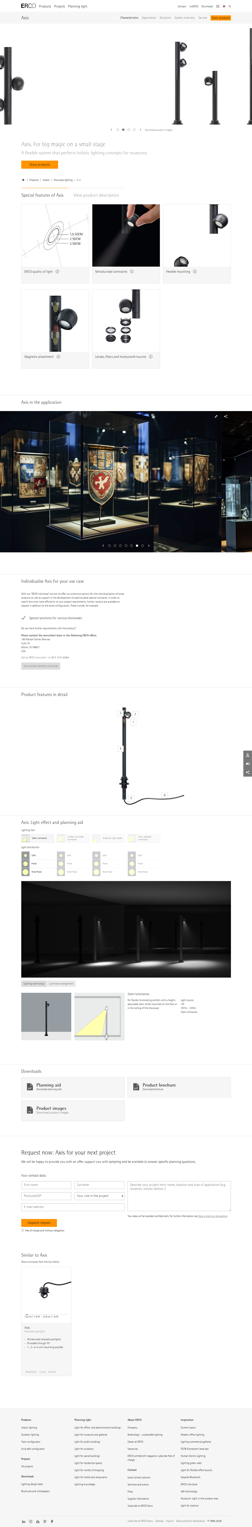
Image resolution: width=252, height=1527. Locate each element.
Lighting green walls (191, 1463)
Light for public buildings (87, 1441)
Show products (221, 18)
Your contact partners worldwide (41, 666)
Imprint (170, 1521)
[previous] (112, 129)
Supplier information (138, 1498)
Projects (59, 6)
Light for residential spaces (88, 1463)
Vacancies (133, 1449)
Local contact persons (139, 1477)
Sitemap (159, 1521)
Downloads (207, 6)
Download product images (158, 130)
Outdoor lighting (30, 1434)
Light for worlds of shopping (89, 1470)
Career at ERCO (135, 1441)
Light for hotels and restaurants (90, 1477)
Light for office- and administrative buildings (97, 1427)
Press (130, 1491)
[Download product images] (126, 74)
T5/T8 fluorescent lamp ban (195, 1449)
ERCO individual (189, 1484)
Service (202, 18)
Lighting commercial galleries (196, 1441)
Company (132, 1427)
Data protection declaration (212, 1216)
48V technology (189, 1491)
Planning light (77, 6)
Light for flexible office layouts (196, 1470)
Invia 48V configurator (33, 1449)
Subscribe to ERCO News (140, 1505)
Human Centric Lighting (193, 1456)
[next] (139, 129)
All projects (27, 1466)
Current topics (188, 1427)
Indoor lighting (29, 1427)
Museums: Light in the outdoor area (199, 1498)
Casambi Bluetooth (190, 1477)
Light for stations (190, 1505)
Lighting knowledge (84, 1484)
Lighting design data (32, 1484)
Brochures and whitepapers (35, 1491)
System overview (184, 18)
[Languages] (224, 6)
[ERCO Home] (28, 6)
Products (45, 6)
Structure (165, 18)
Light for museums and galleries (90, 1434)
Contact (182, 6)
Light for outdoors (84, 1449)
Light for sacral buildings (87, 1456)
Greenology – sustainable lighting (145, 1434)
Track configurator (30, 1441)
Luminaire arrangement (61, 983)
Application (149, 18)
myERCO (193, 6)
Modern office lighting (192, 1434)
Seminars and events (138, 1484)
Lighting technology (34, 983)
